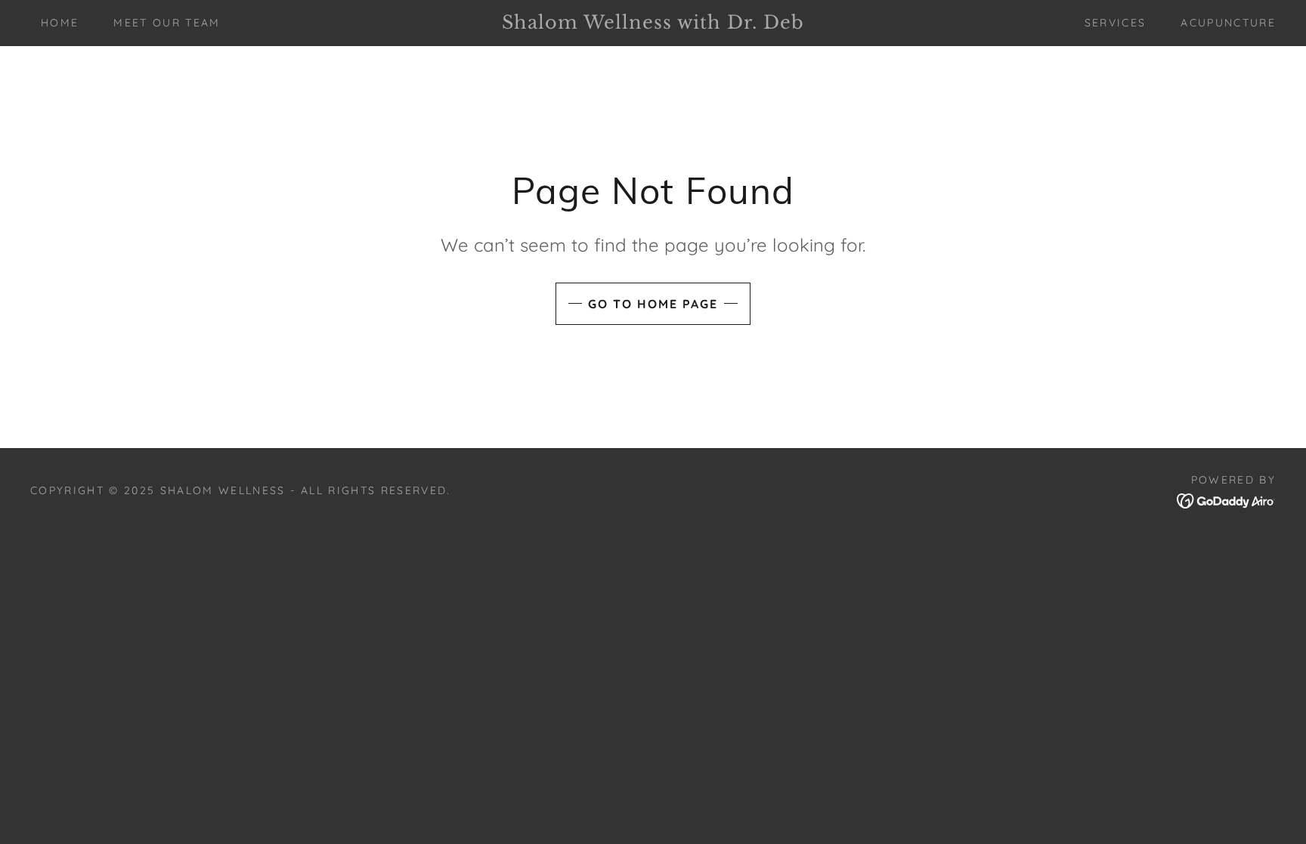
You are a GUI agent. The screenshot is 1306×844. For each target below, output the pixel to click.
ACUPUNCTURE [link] (1228, 22)
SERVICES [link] (1116, 22)
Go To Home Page (653, 303)
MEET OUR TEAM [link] (166, 22)
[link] (652, 23)
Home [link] (60, 22)
